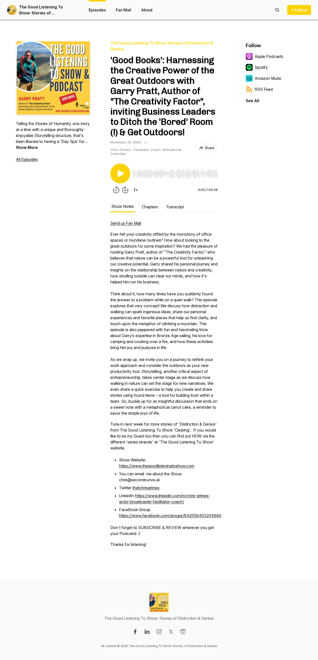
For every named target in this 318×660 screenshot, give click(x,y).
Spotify (261, 67)
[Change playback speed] (136, 189)
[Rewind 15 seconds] (116, 189)
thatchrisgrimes (145, 487)
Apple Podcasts (269, 56)
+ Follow (299, 9)
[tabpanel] (164, 386)
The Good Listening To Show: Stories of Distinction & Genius (41, 10)
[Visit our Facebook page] (135, 631)
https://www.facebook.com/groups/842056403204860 (170, 515)
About (147, 9)
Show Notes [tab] (122, 206)
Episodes (97, 9)
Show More (27, 147)
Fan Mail (123, 9)
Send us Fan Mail (125, 223)
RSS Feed (264, 89)
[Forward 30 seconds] (125, 189)
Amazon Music (268, 78)
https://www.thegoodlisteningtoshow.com (156, 465)
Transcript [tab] (175, 206)
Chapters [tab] (150, 206)
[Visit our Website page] (182, 631)
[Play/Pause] (120, 173)
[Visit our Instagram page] (159, 631)
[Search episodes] (277, 10)
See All (252, 100)
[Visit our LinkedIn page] (147, 631)
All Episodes (27, 159)
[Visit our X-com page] (170, 631)
